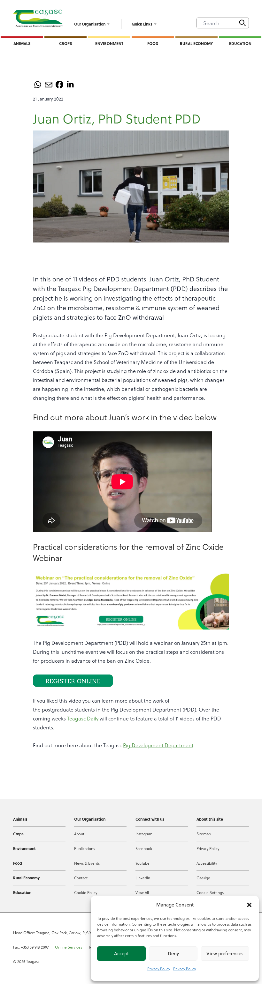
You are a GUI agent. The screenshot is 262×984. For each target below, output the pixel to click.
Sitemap (203, 834)
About (79, 834)
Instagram (143, 834)
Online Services (68, 947)
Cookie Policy (85, 892)
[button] (249, 905)
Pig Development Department (158, 745)
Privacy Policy (158, 969)
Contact (81, 878)
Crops (65, 43)
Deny (173, 953)
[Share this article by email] (48, 84)
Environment (109, 43)
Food (152, 43)
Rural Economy (196, 43)
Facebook (143, 848)
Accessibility (206, 863)
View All (142, 892)
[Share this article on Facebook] (59, 84)
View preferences (224, 953)
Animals (21, 43)
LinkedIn (142, 878)
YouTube (142, 863)
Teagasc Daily (82, 718)
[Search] (242, 23)
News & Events (87, 863)
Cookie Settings (210, 892)
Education (240, 43)
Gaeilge (203, 878)
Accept (121, 953)
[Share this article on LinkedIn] (70, 84)
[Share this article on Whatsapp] (37, 84)
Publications (84, 848)
